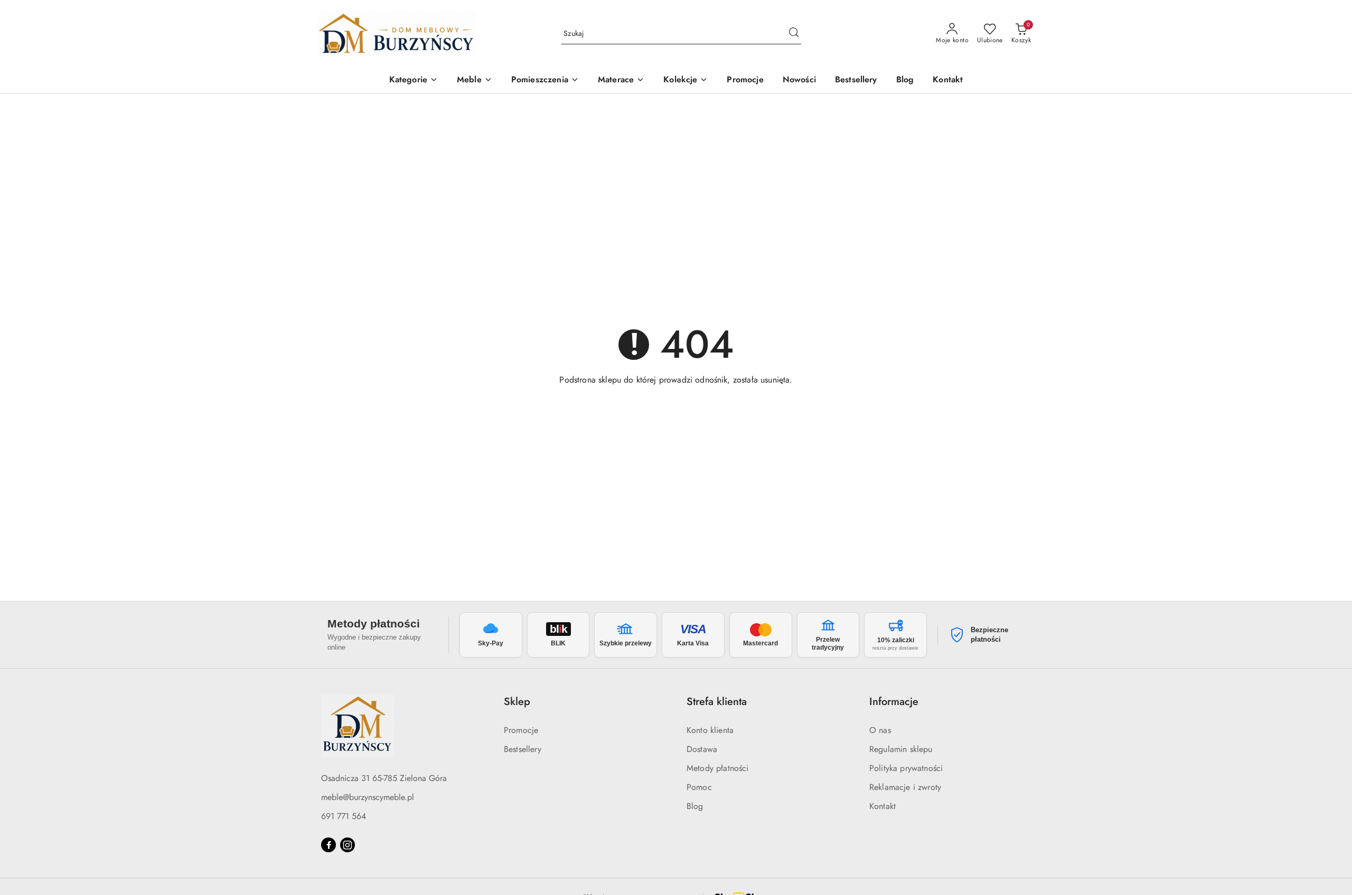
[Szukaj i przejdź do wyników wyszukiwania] (793, 34)
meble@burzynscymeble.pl (367, 797)
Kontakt (882, 806)
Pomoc (699, 787)
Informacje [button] (893, 701)
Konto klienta (710, 730)
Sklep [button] (517, 701)
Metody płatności (718, 768)
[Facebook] (328, 844)
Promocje (521, 730)
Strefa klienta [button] (717, 701)
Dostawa (702, 749)
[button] (413, 80)
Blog (695, 806)
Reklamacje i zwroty (905, 787)
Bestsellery (522, 749)
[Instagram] (347, 844)
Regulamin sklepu (901, 749)
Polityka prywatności (906, 768)
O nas (880, 730)
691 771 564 (343, 816)
